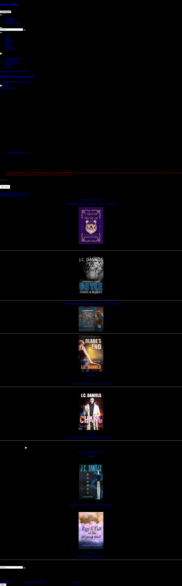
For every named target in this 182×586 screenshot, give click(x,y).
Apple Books (71, 204)
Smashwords (111, 204)
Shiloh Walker (9, 4)
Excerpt (91, 247)
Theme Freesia (29, 582)
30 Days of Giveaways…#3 (17, 76)
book (2, 71)
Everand (98, 505)
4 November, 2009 (21, 82)
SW (103, 556)
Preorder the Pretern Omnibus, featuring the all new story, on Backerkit (91, 303)
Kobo (94, 204)
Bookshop (82, 204)
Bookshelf (9, 41)
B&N (85, 505)
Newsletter (9, 47)
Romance (8, 67)
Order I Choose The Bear (91, 200)
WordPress (40, 582)
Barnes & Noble (83, 437)
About (7, 38)
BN (89, 204)
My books (9, 65)
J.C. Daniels (9, 21)
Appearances (10, 18)
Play (96, 383)
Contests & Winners (13, 62)
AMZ (75, 383)
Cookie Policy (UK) (13, 23)
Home (7, 36)
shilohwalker (6, 82)
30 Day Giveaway (12, 58)
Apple (80, 383)
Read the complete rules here (16, 152)
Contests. (23, 71)
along (100, 297)
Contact (8, 45)
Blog (7, 43)
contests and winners (12, 71)
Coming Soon (10, 60)
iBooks (93, 437)
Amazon (101, 204)
